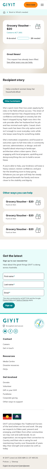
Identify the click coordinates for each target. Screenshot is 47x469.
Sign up (8, 305)
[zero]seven (24, 466)
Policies (6, 462)
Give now (30, 4)
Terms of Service (22, 300)
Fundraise (7, 394)
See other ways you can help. (20, 62)
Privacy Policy (8, 300)
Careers (6, 344)
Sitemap (15, 462)
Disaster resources (11, 365)
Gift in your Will (10, 390)
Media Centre (9, 361)
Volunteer (7, 386)
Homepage (9, 4)
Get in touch (8, 348)
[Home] (4, 12)
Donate (6, 382)
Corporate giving (10, 398)
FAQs (5, 369)
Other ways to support (13, 401)
